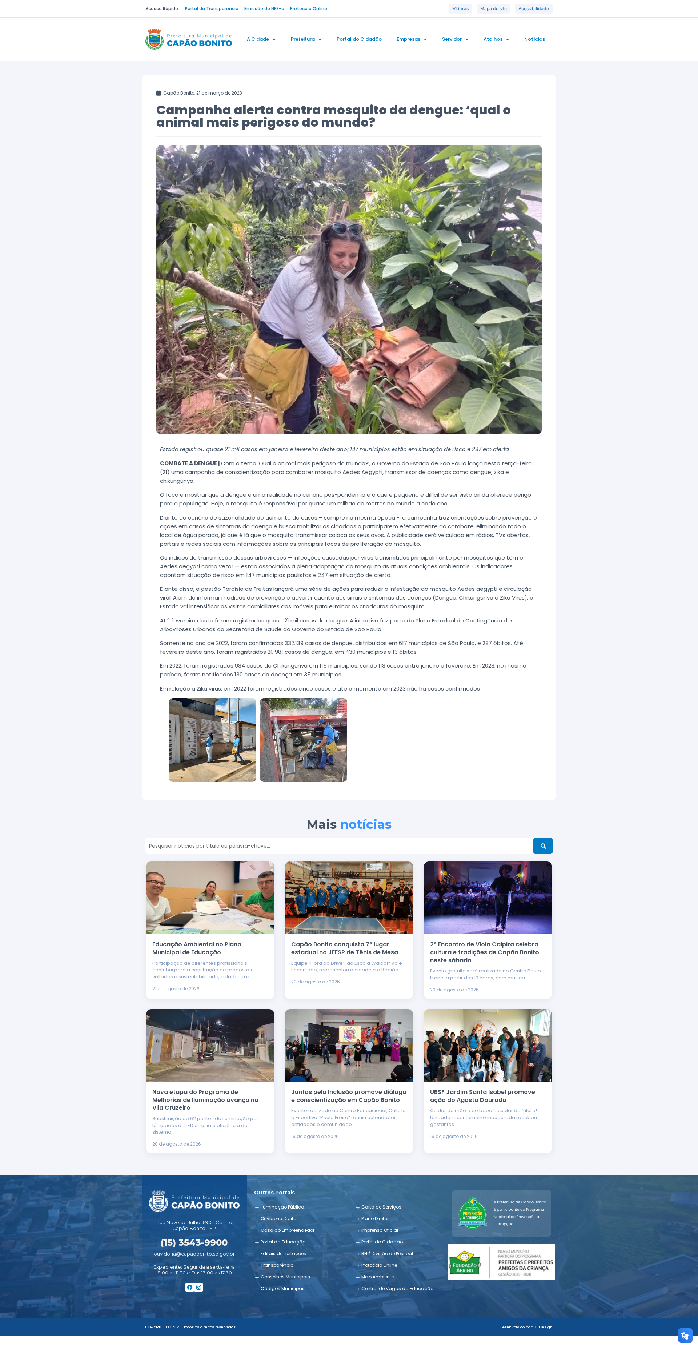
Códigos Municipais (283, 1288)
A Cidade (258, 39)
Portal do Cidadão (359, 39)
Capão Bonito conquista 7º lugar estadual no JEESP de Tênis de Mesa (344, 948)
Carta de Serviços (381, 1207)
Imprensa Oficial (379, 1230)
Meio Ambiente (377, 1277)
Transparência (277, 1265)
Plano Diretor (375, 1218)
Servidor (452, 39)
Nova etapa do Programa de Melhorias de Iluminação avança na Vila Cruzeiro (205, 1100)
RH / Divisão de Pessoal (387, 1253)
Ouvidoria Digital (279, 1218)
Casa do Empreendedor (287, 1230)
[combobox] (339, 846)
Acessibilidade (533, 8)
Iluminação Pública (282, 1207)
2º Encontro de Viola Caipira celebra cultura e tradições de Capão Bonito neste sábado (484, 952)
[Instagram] (198, 1287)
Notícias (534, 39)
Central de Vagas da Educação (397, 1288)
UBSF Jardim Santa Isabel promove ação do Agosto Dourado (482, 1096)
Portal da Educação (283, 1242)
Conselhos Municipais (285, 1277)
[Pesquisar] (543, 846)
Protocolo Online (379, 1265)
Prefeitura (303, 39)
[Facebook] (189, 1287)
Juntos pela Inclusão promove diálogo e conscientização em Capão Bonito (348, 1096)
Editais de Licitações (283, 1253)
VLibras (461, 8)
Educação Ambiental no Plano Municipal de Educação (196, 948)
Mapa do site (493, 8)
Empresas (408, 39)
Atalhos (493, 39)
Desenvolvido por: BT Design (526, 1327)
